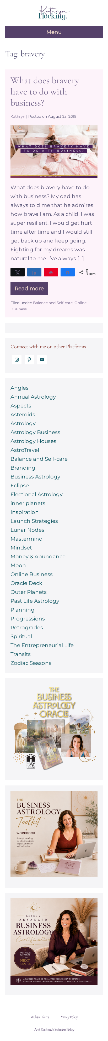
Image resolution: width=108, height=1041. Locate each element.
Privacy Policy (69, 1017)
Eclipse (19, 485)
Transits (20, 654)
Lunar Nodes (27, 530)
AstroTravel (24, 450)
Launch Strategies (34, 521)
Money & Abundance (38, 556)
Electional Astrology (36, 494)
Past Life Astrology (34, 601)
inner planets (27, 503)
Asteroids (22, 414)
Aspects (20, 406)
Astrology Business (35, 432)
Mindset (21, 548)
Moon (18, 565)
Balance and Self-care (53, 302)
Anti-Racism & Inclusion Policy (54, 1029)
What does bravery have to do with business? (44, 91)
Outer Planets (28, 592)
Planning (22, 610)
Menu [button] (54, 32)
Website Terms (39, 1017)
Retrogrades (26, 627)
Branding (22, 468)
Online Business (31, 574)
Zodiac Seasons (30, 663)
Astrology (23, 423)
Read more (31, 290)
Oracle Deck (26, 583)
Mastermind (26, 539)
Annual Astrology (33, 397)
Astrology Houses (33, 441)
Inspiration (24, 512)
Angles (19, 388)
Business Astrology (35, 477)
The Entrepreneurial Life (42, 645)
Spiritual (21, 636)
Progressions (27, 619)
